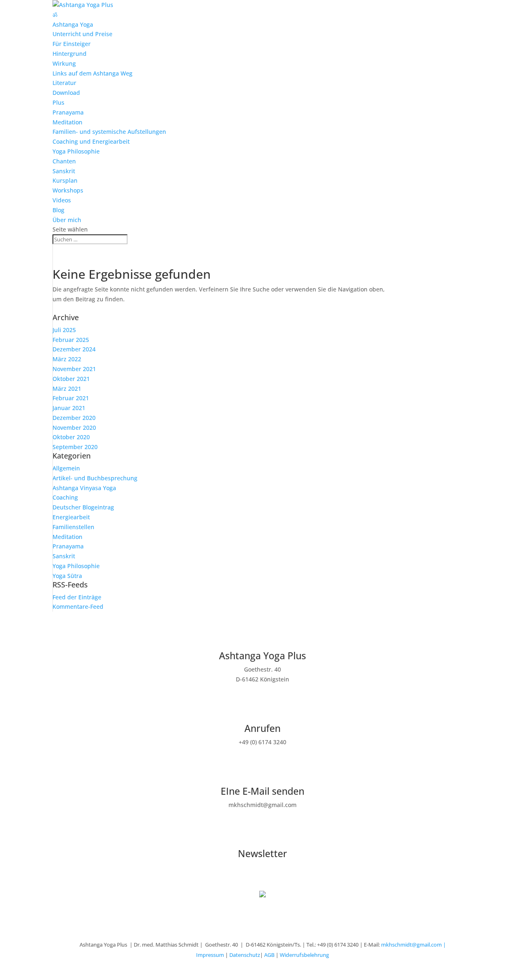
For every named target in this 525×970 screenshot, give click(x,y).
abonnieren (30, 869)
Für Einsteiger (71, 44)
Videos (61, 200)
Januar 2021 (68, 408)
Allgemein (66, 468)
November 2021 (74, 369)
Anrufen (262, 728)
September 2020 (75, 447)
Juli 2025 (64, 330)
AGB (269, 955)
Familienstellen (73, 527)
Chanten (64, 161)
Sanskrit (63, 171)
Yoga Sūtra (67, 576)
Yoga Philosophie (76, 151)
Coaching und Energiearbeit (91, 141)
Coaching (65, 497)
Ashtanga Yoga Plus (262, 655)
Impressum (210, 955)
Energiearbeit (71, 517)
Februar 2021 (70, 398)
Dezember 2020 (74, 418)
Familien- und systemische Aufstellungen (109, 131)
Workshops (67, 190)
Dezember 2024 (74, 349)
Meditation (67, 122)
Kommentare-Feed (77, 606)
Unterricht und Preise (82, 34)
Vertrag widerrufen (45, 883)
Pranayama (68, 112)
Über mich (66, 220)
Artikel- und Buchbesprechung (94, 478)
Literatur (64, 83)
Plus (58, 102)
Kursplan (65, 180)
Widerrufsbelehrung (304, 955)
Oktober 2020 (71, 437)
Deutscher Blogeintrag (83, 507)
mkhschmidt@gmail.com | (413, 944)
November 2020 (74, 427)
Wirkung (64, 63)
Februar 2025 (70, 340)
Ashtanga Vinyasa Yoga (84, 488)
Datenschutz (244, 955)
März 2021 (66, 388)
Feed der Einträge (76, 597)
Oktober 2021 (71, 379)
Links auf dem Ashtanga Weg (92, 73)
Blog (58, 210)
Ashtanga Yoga (72, 24)
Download (66, 92)
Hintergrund (69, 53)
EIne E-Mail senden (262, 791)
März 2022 (66, 359)
